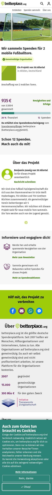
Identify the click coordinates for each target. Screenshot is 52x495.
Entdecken (16, 10)
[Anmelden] (49, 3)
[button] (13, 311)
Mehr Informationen (26, 472)
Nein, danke (26, 478)
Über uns (47, 10)
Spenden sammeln (32, 10)
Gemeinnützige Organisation (18, 59)
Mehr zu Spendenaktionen (26, 277)
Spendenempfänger (11, 126)
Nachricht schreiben (25, 182)
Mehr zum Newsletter (23, 257)
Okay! (27, 486)
